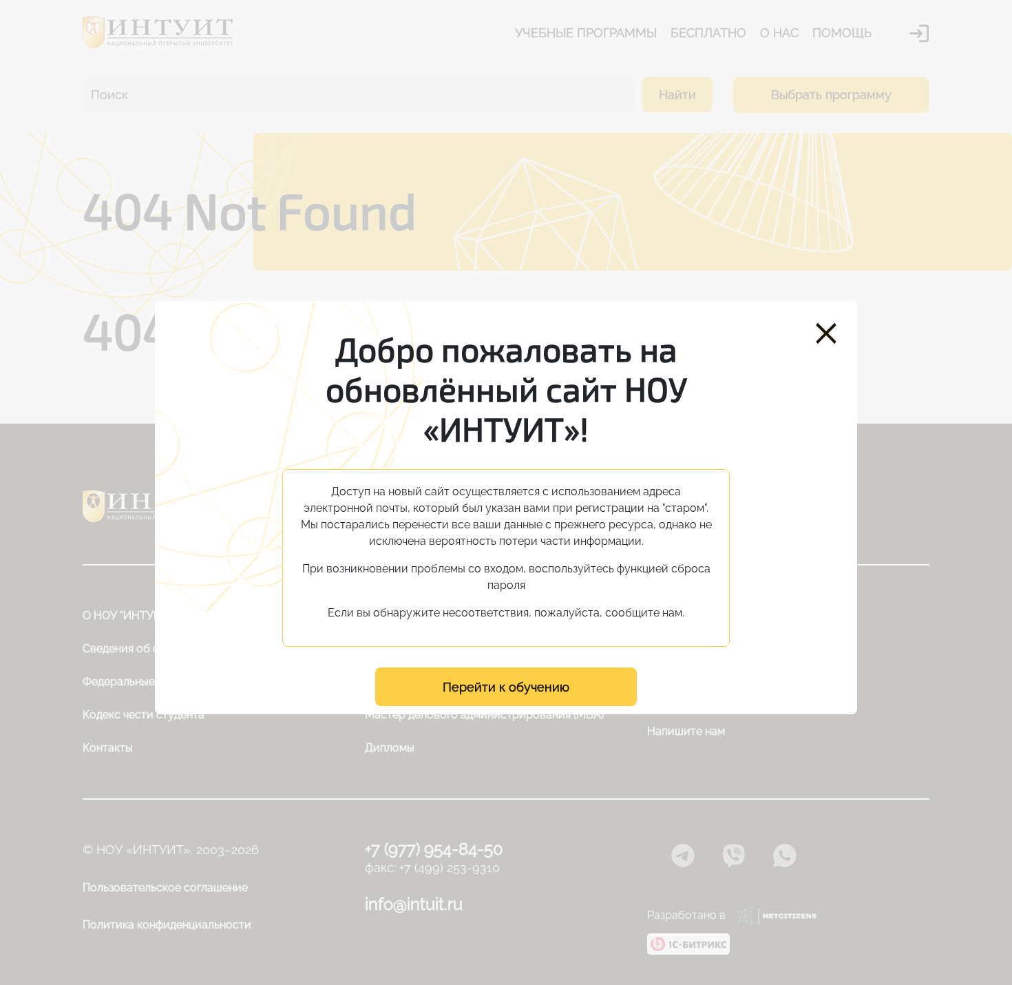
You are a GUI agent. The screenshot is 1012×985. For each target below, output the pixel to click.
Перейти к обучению (506, 687)
